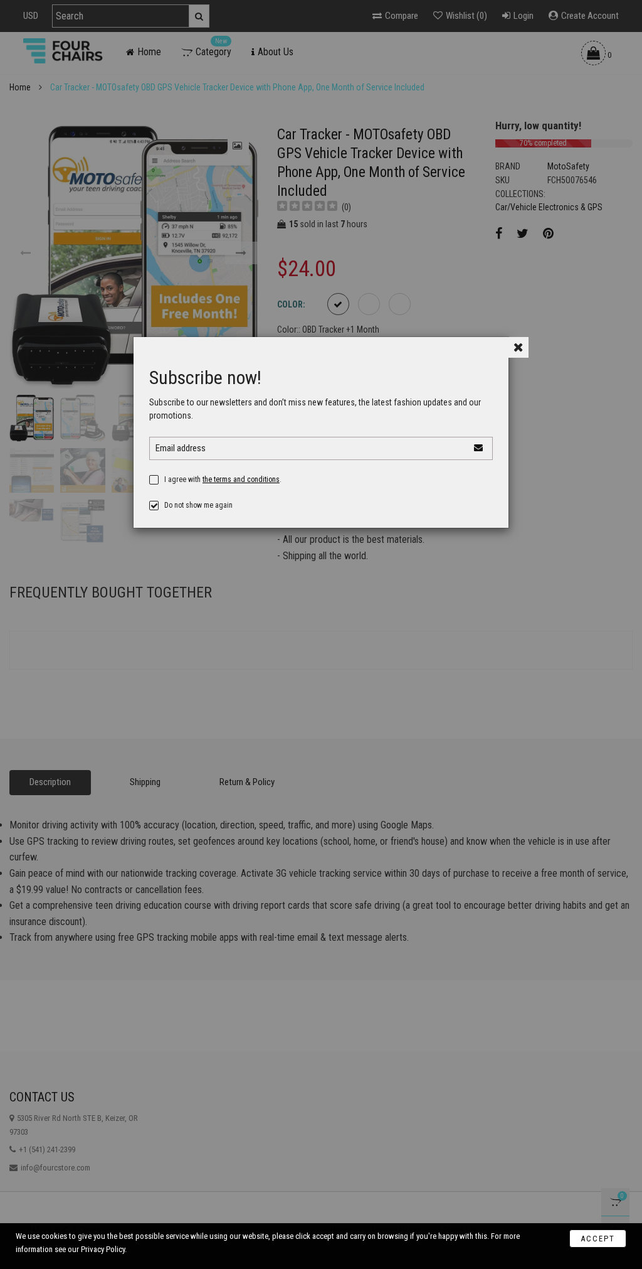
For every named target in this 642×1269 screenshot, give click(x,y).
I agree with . (223, 479)
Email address (180, 448)
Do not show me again (198, 505)
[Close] (518, 347)
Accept (598, 1238)
